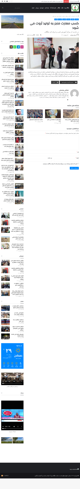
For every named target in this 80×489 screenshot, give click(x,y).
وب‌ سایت (50, 157)
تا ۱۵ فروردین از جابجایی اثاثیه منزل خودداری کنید (52, 1)
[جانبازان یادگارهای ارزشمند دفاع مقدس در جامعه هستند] (5, 222)
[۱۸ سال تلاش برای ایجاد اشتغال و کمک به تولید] (19, 119)
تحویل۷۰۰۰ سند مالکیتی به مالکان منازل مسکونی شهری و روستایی (8, 193)
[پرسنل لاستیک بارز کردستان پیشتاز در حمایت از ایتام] (19, 81)
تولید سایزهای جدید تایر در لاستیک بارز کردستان (8, 125)
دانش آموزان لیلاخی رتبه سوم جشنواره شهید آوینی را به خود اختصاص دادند (17, 292)
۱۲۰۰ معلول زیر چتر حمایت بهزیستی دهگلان (8, 132)
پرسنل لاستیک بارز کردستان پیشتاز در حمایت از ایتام (8, 80)
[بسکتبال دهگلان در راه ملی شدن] (5, 322)
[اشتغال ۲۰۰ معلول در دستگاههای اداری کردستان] (5, 285)
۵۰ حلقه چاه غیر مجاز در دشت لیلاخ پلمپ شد (8, 145)
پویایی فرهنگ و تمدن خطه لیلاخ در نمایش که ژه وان (7, 138)
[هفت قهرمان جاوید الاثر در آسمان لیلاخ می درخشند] (19, 68)
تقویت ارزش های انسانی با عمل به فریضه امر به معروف (17, 277)
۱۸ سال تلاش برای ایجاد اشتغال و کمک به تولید (8, 118)
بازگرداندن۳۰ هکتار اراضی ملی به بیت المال (18, 238)
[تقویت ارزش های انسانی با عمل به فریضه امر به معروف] (5, 278)
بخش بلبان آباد (53, 7)
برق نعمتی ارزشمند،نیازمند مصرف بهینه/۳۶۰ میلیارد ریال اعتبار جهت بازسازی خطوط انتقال (8, 177)
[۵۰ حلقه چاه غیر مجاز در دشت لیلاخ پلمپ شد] (19, 147)
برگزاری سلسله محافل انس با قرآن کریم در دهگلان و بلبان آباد (17, 262)
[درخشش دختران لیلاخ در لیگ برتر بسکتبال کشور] (5, 308)
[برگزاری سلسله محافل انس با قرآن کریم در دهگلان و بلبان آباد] (5, 263)
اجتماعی (73, 16)
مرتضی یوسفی (73, 35)
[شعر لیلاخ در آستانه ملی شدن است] (53, 113)
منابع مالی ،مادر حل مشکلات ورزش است (19, 314)
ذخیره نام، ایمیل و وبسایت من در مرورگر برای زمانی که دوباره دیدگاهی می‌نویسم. (60, 163)
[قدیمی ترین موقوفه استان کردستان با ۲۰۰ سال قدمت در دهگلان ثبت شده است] (5, 230)
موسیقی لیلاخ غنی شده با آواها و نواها (17, 335)
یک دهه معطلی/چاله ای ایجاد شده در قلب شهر (72, 120)
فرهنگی (68, 19)
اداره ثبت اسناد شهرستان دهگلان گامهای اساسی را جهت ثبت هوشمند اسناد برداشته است (17, 246)
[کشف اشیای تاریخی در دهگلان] (19, 74)
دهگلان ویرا (66, 7)
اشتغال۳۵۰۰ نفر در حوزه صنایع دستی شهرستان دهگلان (18, 328)
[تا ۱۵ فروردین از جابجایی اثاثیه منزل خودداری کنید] (5, 215)
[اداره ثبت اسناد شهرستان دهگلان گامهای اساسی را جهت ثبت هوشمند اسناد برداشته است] (5, 246)
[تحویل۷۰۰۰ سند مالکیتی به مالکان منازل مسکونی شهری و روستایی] (19, 194)
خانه (77, 16)
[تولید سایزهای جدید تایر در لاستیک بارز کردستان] (19, 126)
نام (78, 152)
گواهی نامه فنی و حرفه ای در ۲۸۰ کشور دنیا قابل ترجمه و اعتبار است (8, 185)
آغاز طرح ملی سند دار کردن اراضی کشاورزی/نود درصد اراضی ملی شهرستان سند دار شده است (7, 167)
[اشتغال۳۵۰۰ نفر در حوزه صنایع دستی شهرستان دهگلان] (5, 329)
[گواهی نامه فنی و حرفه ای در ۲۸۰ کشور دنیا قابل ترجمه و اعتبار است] (19, 186)
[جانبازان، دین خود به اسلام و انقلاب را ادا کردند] (19, 88)
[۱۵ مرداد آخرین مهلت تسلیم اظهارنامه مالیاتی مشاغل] (19, 95)
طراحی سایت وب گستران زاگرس (42, 475)
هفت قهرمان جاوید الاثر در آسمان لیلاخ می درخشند (8, 66)
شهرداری (42, 7)
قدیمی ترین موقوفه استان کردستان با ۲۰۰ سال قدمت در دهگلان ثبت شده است (17, 230)
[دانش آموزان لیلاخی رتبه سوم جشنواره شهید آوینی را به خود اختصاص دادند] (5, 293)
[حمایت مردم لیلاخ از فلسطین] (35, 113)
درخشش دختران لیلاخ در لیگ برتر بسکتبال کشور (18, 307)
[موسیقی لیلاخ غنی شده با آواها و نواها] (5, 336)
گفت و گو (60, 19)
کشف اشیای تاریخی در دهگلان (8, 73)
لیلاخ (62, 7)
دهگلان (58, 7)
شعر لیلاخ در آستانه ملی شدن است (54, 120)
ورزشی (37, 7)
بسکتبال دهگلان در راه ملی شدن (18, 321)
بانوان (33, 7)
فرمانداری (47, 7)
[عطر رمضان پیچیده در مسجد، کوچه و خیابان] (19, 201)
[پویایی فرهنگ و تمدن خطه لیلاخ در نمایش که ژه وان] (19, 140)
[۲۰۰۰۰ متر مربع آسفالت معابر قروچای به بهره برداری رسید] (19, 160)
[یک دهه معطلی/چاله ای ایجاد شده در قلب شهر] (71, 113)
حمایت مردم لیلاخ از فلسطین (36, 120)
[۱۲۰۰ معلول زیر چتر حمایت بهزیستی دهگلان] (19, 133)
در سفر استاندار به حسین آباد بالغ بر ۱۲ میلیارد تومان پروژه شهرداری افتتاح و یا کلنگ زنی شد (8, 103)
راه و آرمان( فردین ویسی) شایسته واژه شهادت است (8, 111)
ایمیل (77, 157)
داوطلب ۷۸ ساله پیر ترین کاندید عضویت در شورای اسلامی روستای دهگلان (8, 59)
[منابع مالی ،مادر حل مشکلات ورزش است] (5, 315)
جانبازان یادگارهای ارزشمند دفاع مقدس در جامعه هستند (17, 222)
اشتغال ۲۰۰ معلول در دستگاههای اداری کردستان (19, 285)
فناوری (64, 19)
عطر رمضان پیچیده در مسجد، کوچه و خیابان (9, 200)
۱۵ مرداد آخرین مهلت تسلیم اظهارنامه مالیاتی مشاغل (8, 95)
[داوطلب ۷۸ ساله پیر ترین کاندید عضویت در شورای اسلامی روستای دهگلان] (19, 60)
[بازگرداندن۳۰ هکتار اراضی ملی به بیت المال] (5, 239)
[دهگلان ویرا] (75, 7)
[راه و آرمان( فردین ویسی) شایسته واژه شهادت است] (19, 112)
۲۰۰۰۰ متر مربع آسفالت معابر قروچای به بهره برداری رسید (7, 159)
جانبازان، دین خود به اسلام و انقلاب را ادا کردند (8, 87)
